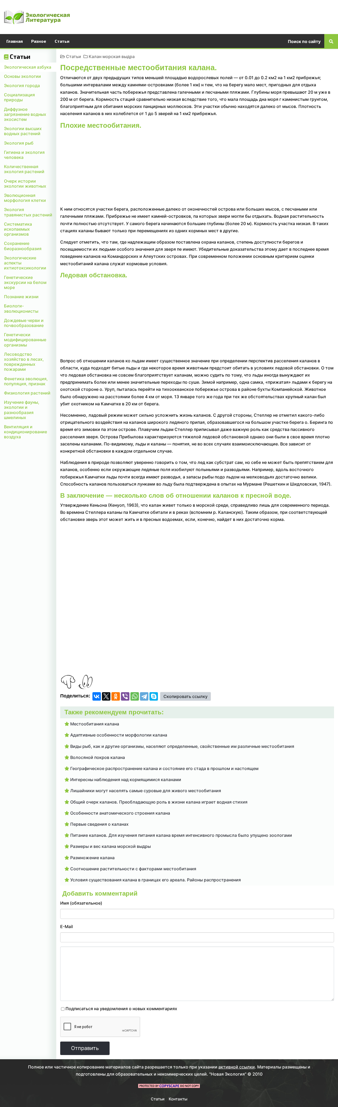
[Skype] (153, 696)
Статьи (73, 56)
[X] (106, 696)
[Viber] (125, 696)
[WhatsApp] (134, 696)
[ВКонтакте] (96, 696)
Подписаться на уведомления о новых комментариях (121, 1008)
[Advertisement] (251, 16)
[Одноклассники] (115, 696)
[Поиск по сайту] (331, 41)
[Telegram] (144, 696)
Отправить (85, 1048)
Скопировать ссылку (185, 696)
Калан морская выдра (112, 56)
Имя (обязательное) (81, 903)
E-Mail (66, 926)
